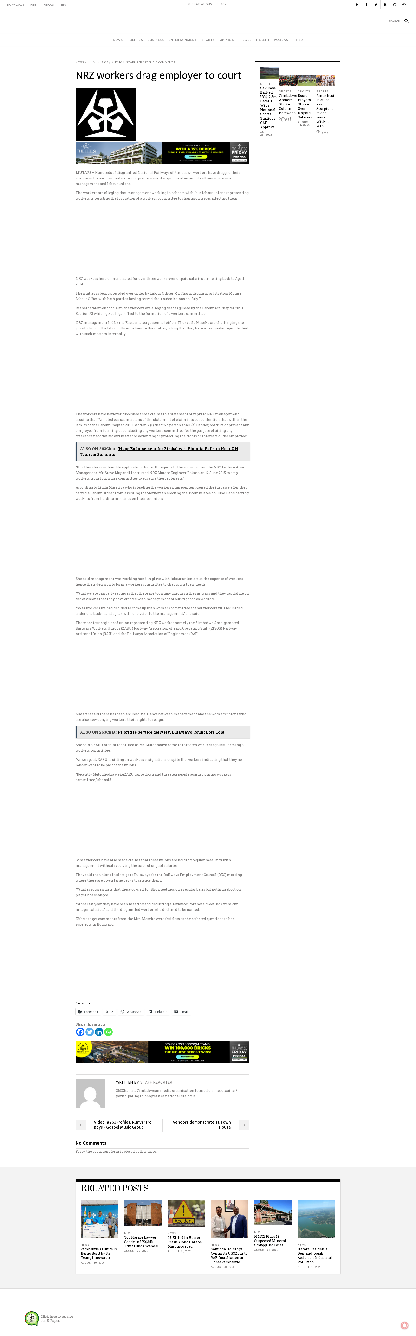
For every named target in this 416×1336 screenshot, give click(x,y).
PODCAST (48, 4)
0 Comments (166, 62)
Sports (266, 84)
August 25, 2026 (266, 133)
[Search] (404, 21)
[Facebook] (80, 1032)
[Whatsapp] (108, 1032)
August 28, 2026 (223, 1267)
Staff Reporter (156, 1082)
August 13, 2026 (322, 132)
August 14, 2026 (304, 123)
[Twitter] (89, 1032)
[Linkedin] (99, 1032)
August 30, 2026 (93, 1262)
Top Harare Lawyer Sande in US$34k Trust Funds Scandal (141, 1241)
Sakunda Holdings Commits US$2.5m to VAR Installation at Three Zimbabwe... (229, 1255)
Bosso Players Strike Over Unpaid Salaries (305, 106)
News (80, 62)
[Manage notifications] (405, 1325)
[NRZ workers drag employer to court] (90, 1093)
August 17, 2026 (285, 119)
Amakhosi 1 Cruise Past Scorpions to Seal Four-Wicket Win (325, 110)
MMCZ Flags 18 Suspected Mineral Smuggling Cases (270, 1240)
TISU (63, 4)
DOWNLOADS (15, 4)
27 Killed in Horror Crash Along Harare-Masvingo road (185, 1242)
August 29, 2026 (136, 1251)
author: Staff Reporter (132, 62)
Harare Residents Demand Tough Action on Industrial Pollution (315, 1255)
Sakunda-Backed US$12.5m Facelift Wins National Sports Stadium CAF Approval (268, 107)
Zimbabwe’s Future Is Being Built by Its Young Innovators (99, 1253)
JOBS (33, 4)
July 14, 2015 (98, 62)
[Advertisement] (208, 238)
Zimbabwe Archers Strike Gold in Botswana (288, 104)
